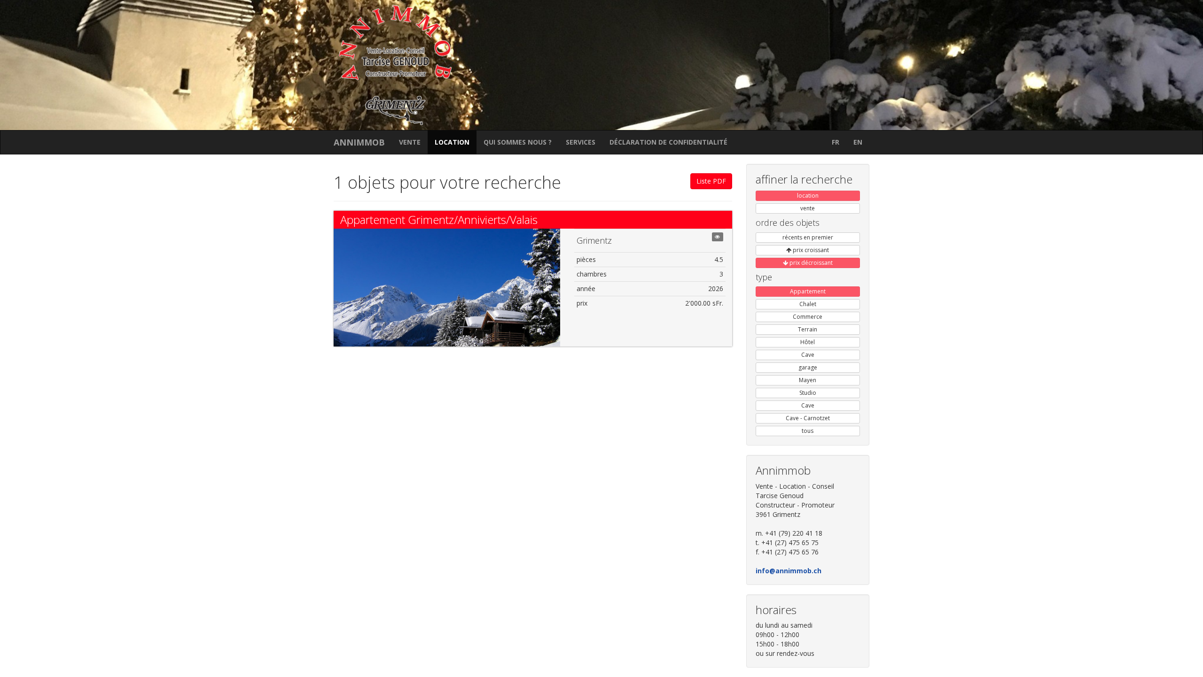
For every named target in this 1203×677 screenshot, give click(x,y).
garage (807, 367)
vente (410, 142)
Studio (807, 393)
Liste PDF (711, 181)
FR (835, 142)
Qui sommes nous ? (518, 142)
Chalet (807, 304)
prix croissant (810, 250)
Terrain (807, 329)
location (452, 142)
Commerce (807, 317)
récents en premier (807, 237)
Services (580, 142)
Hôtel (807, 342)
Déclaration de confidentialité (668, 142)
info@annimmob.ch (788, 570)
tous (807, 431)
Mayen (807, 380)
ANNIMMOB (359, 142)
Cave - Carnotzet (808, 418)
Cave (807, 355)
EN (857, 142)
